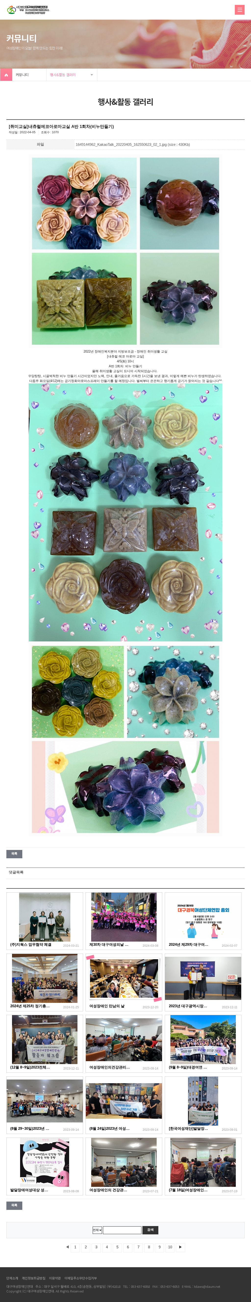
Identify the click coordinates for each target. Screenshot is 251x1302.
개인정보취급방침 (33, 1278)
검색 (150, 1229)
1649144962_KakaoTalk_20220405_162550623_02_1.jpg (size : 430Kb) (133, 145)
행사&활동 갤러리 (63, 74)
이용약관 (55, 1278)
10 (170, 1247)
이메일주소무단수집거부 (80, 1278)
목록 (14, 853)
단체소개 (12, 1278)
